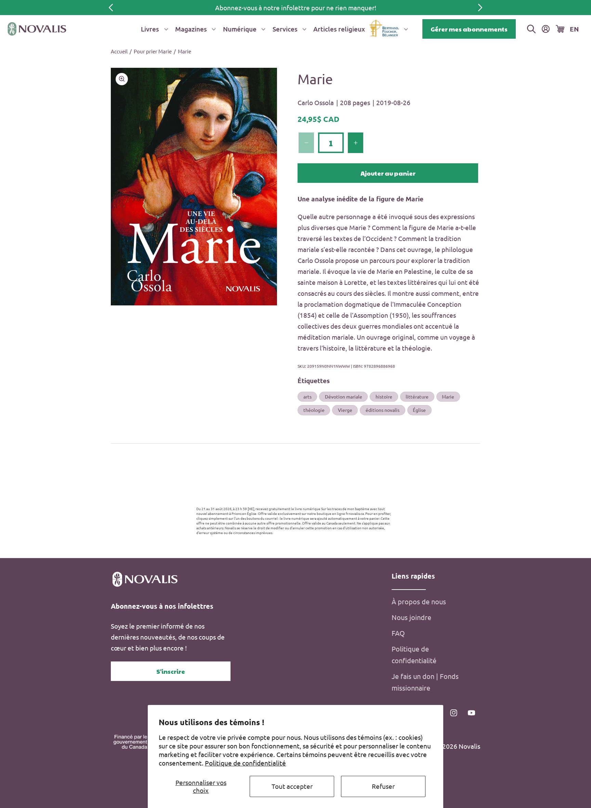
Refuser (383, 786)
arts (307, 396)
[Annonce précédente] (111, 7)
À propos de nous (419, 601)
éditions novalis (382, 410)
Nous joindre (411, 617)
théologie (314, 410)
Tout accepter (292, 786)
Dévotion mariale (343, 396)
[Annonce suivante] (480, 7)
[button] (153, 29)
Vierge (345, 410)
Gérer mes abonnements (469, 29)
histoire (384, 396)
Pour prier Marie (153, 51)
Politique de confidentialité (245, 763)
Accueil (119, 51)
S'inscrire (170, 671)
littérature (417, 396)
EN (574, 29)
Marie (184, 51)
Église (419, 410)
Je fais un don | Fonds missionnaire (425, 682)
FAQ (398, 633)
